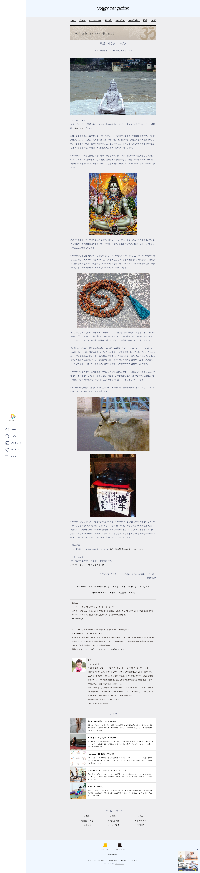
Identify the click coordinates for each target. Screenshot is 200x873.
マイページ (15, 449)
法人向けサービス (113, 854)
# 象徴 (132, 593)
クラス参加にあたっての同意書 (105, 860)
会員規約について (92, 860)
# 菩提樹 (122, 593)
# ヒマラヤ (81, 587)
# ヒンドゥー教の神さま (99, 587)
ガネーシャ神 (79, 128)
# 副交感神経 (113, 821)
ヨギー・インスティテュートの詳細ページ (106, 649)
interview (120, 20)
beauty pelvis (95, 20)
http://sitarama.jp (77, 619)
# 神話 (112, 593)
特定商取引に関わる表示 (120, 860)
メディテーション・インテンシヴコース (87, 565)
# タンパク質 (113, 825)
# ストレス (86, 825)
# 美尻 (87, 816)
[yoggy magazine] (113, 8)
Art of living (134, 20)
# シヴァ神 (144, 587)
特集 (145, 20)
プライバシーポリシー (132, 860)
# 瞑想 (115, 587)
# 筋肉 (140, 816)
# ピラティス (140, 821)
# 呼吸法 (140, 825)
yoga (73, 20)
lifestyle (108, 20)
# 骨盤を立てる (87, 821)
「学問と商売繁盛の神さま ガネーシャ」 (126, 549)
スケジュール (16, 443)
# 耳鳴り (113, 816)
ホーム (14, 429)
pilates (82, 20)
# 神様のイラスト (99, 593)
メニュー (14, 456)
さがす (14, 436)
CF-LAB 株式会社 (119, 864)
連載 (153, 20)
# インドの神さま (129, 587)
